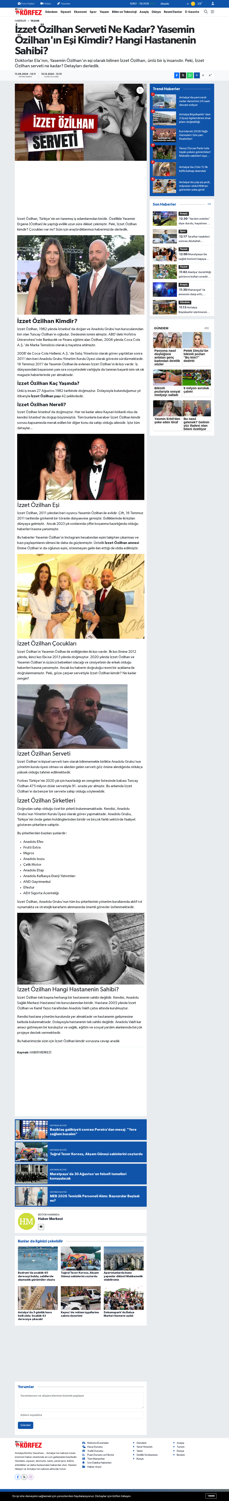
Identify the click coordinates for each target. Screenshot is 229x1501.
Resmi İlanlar (173, 11)
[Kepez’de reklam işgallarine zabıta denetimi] (81, 1297)
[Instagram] (31, 1477)
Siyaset (65, 11)
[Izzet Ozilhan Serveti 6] (72, 716)
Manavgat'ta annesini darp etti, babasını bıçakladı (192, 292)
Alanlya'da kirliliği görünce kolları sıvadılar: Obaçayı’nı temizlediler (195, 275)
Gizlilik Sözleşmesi (147, 1455)
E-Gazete (192, 11)
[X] (24, 1477)
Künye (140, 1458)
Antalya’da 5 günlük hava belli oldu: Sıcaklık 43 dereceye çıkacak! (35, 1316)
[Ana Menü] (212, 12)
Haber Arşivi (94, 1466)
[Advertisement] (81, 188)
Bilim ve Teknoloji (124, 11)
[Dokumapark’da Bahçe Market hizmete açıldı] (124, 1297)
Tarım (140, 1451)
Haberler (20, 21)
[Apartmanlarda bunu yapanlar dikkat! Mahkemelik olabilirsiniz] (124, 1258)
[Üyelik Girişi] (211, 4)
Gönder (25, 1425)
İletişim (181, 1455)
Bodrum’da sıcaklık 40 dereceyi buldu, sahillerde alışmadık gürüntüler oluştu (36, 1276)
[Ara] (206, 12)
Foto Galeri (27, 3)
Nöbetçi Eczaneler (98, 1443)
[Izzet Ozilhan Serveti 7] (81, 596)
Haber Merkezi (50, 1219)
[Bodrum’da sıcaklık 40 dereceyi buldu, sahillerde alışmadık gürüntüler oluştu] (38, 1258)
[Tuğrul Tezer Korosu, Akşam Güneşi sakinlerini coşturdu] (81, 1258)
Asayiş (144, 11)
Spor (93, 11)
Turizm (180, 1446)
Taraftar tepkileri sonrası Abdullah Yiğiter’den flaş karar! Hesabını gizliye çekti (194, 239)
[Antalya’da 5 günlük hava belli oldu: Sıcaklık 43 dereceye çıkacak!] (38, 1297)
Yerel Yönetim (144, 1446)
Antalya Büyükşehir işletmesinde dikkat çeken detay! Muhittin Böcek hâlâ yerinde (195, 310)
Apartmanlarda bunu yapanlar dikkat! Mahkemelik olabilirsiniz (123, 1276)
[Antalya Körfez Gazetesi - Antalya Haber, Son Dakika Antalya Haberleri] (28, 12)
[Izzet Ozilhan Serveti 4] (81, 948)
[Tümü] (209, 204)
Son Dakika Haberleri (99, 1462)
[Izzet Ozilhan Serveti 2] (81, 467)
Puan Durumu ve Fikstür (100, 1455)
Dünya (156, 11)
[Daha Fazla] (197, 75)
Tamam (211, 1496)
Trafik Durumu (95, 1451)
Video (47, 3)
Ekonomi (80, 11)
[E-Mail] (41, 1227)
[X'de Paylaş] (183, 75)
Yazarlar (65, 3)
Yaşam (104, 11)
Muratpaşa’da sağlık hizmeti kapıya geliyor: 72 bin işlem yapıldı (193, 257)
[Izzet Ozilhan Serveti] (81, 274)
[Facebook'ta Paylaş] (176, 75)
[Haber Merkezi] (26, 1221)
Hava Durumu (95, 1446)
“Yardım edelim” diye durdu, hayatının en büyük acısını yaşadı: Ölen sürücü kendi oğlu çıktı (195, 221)
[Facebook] (18, 1477)
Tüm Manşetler (96, 1458)
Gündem (51, 11)
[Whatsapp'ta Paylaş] (190, 75)
